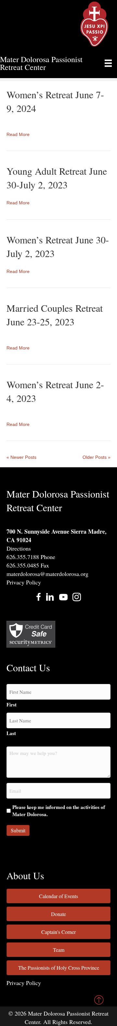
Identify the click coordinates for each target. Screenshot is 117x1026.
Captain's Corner (58, 931)
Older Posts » (96, 457)
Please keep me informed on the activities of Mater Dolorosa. (58, 811)
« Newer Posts (21, 457)
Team (58, 949)
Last (11, 733)
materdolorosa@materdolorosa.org (47, 574)
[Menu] (108, 63)
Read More (18, 134)
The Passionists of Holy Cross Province (58, 967)
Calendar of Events (58, 896)
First (11, 704)
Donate (58, 913)
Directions (18, 548)
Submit (18, 830)
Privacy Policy (23, 582)
